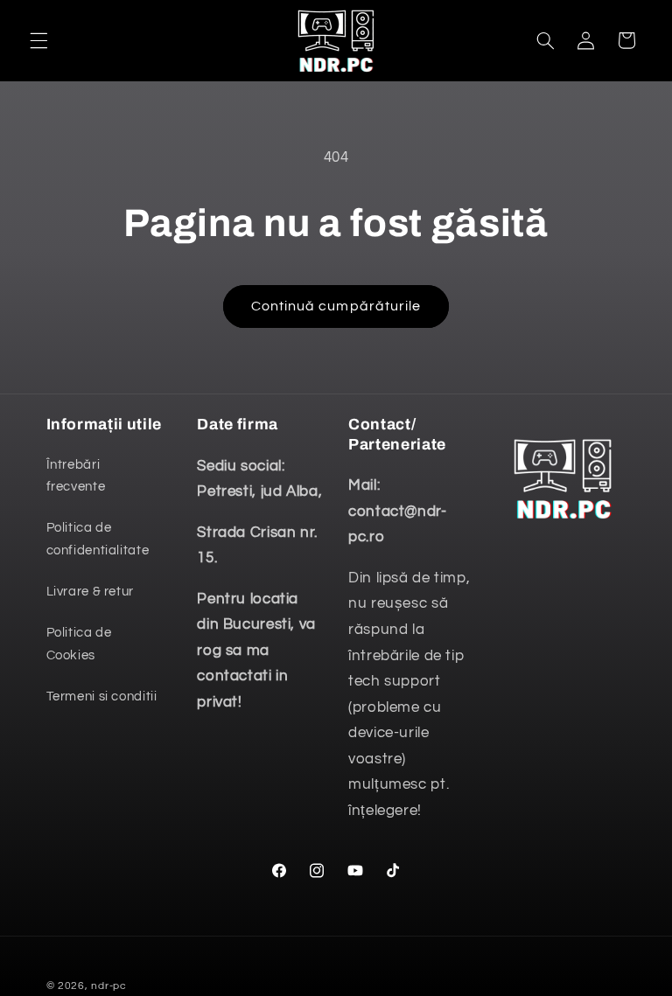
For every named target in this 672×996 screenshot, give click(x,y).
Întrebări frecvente (76, 476)
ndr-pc (108, 986)
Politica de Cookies (79, 644)
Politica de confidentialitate (98, 539)
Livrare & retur (90, 591)
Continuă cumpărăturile (336, 306)
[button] (38, 40)
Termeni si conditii (102, 696)
